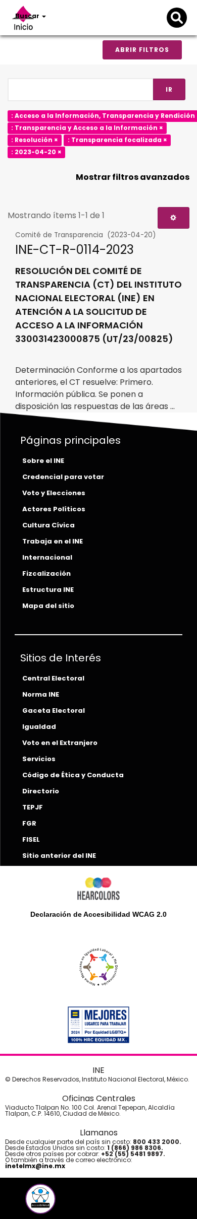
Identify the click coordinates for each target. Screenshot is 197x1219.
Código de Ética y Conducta (73, 775)
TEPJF (32, 807)
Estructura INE (48, 589)
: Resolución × (34, 140)
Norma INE (40, 694)
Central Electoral (53, 678)
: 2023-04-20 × (36, 152)
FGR (29, 823)
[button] (40, 1199)
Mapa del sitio (48, 606)
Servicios (39, 759)
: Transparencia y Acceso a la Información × (87, 127)
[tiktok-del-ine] (68, 1202)
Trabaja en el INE (52, 541)
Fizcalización (46, 573)
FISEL (31, 839)
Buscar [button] (28, 16)
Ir (169, 89)
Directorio (40, 791)
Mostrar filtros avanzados (132, 177)
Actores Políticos (53, 509)
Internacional (47, 557)
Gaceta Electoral (53, 710)
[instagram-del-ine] (61, 1202)
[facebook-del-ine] (24, 1202)
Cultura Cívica (48, 525)
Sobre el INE (43, 460)
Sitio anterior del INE (59, 855)
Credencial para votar (63, 477)
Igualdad (39, 726)
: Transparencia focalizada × (117, 140)
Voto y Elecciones (53, 493)
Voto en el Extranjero (59, 743)
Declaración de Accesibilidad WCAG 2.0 (98, 914)
